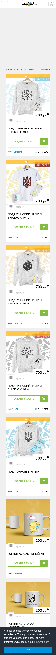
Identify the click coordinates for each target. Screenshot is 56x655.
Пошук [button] (9, 69)
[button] (33, 69)
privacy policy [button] (41, 642)
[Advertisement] (28, 46)
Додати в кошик (24, 141)
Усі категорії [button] (20, 69)
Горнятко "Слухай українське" (21, 625)
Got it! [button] (28, 649)
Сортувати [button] (45, 69)
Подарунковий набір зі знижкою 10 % (25, 130)
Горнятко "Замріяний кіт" (26, 553)
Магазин (20, 121)
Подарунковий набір (23, 471)
